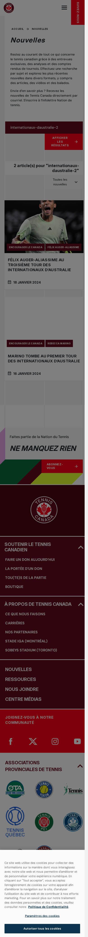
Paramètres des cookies (42, 916)
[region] (42, 893)
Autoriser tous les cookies (42, 928)
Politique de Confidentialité (48, 907)
